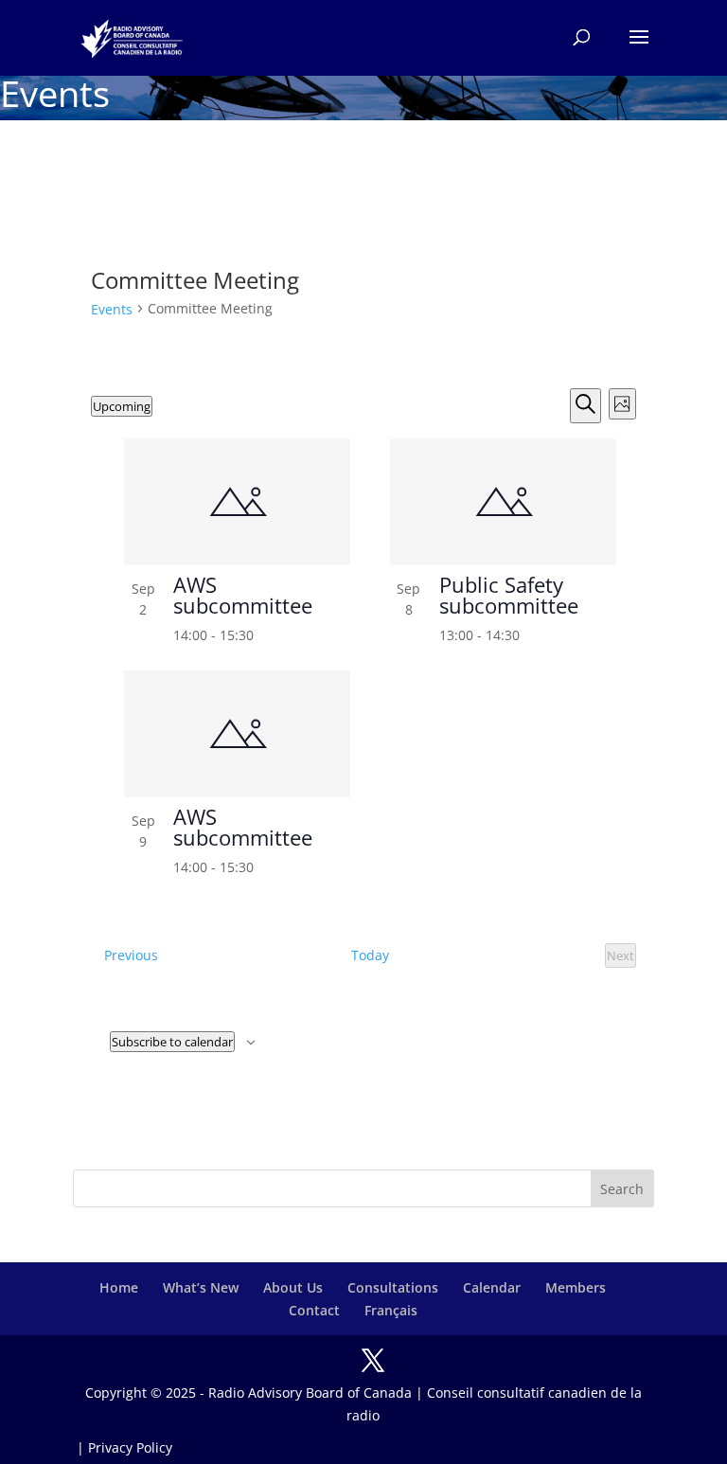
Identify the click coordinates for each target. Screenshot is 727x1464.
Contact (314, 1310)
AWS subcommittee (242, 594)
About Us (293, 1287)
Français (390, 1310)
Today (370, 955)
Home (118, 1287)
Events (112, 309)
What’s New (201, 1287)
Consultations (392, 1287)
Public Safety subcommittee (508, 594)
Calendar (492, 1287)
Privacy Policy (130, 1447)
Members (575, 1287)
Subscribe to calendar (172, 1041)
